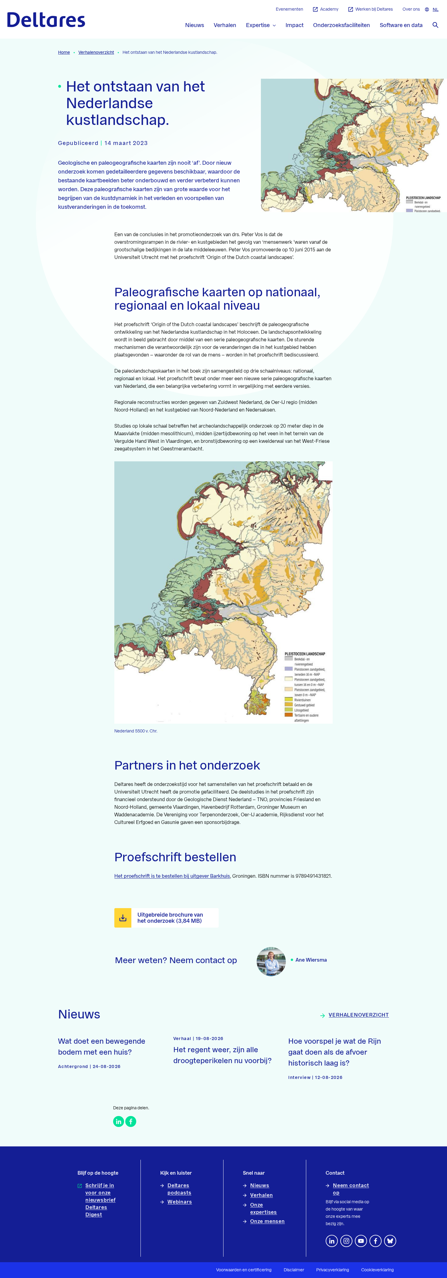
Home (64, 52)
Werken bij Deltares (374, 9)
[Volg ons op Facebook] (375, 1241)
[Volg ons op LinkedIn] (332, 1241)
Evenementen (289, 9)
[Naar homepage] (46, 19)
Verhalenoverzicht (96, 52)
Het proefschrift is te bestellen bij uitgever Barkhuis (172, 876)
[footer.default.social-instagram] (346, 1241)
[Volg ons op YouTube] (361, 1241)
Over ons (411, 9)
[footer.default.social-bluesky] (390, 1241)
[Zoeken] (435, 25)
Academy (329, 9)
